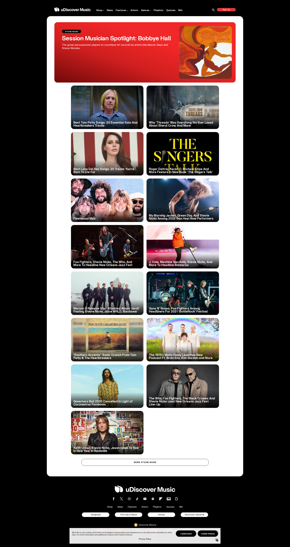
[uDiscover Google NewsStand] (168, 498)
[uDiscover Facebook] (113, 498)
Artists (134, 10)
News (110, 10)
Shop (99, 10)
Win (180, 10)
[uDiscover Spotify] (153, 498)
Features (121, 10)
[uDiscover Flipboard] (161, 498)
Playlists (158, 10)
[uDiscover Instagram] (129, 498)
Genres (145, 10)
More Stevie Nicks (145, 462)
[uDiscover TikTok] (137, 498)
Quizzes (171, 10)
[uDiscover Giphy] (176, 498)
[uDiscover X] (121, 498)
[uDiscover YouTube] (145, 498)
